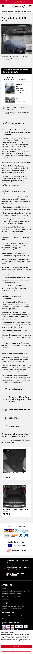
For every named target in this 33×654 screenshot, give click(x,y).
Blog (2, 618)
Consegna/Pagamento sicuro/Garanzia (14, 616)
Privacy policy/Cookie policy (10, 596)
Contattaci (5, 599)
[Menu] (6, 6)
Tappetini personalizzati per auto (12, 606)
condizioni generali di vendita (11, 593)
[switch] (7, 11)
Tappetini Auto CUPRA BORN (13, 472)
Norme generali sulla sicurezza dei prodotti (15, 591)
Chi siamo (4, 588)
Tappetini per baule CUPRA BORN (15, 509)
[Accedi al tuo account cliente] (27, 6)
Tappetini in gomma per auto (11, 608)
